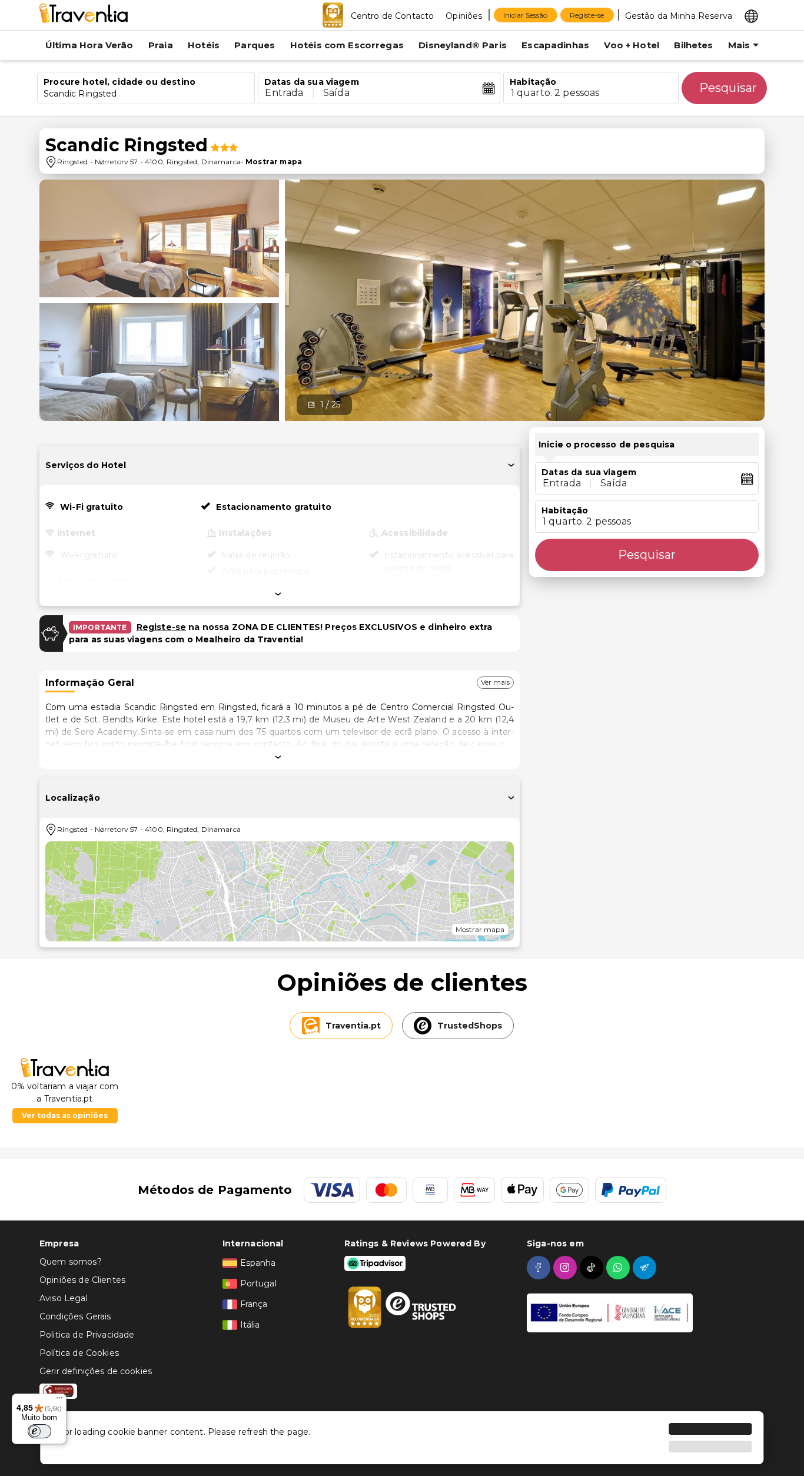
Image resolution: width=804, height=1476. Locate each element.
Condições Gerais (75, 1316)
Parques (254, 45)
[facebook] (540, 1267)
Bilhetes (693, 45)
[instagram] (566, 1267)
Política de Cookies (79, 1353)
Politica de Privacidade (86, 1334)
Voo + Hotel (631, 45)
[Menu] (59, 1401)
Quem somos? (70, 1261)
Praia (160, 45)
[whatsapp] (619, 1267)
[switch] (39, 1431)
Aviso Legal (63, 1298)
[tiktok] (593, 1267)
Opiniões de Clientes (82, 1280)
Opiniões (464, 16)
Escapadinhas (555, 45)
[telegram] (646, 1267)
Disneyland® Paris (462, 45)
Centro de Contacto (392, 16)
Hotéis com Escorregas (347, 45)
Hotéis (204, 45)
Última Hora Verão (89, 45)
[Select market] (751, 15)
